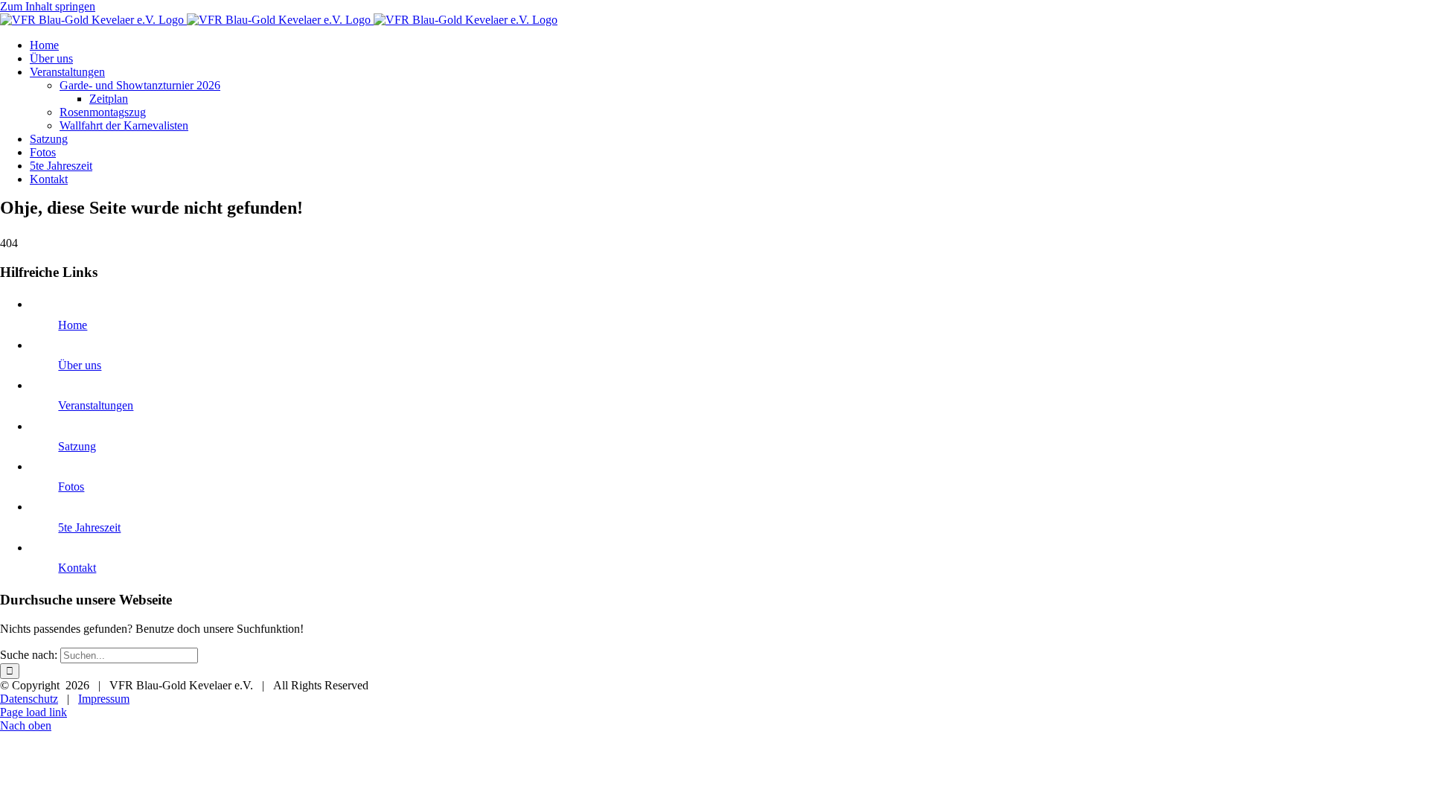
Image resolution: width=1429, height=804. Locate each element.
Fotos (71, 486)
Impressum (104, 698)
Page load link (33, 712)
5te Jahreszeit (89, 527)
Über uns (79, 365)
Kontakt (77, 567)
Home (72, 325)
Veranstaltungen (95, 405)
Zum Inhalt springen (47, 6)
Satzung (77, 446)
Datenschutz (29, 698)
